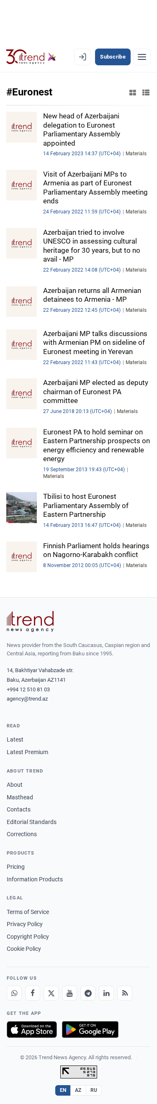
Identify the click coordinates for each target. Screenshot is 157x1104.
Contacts (19, 809)
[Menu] (142, 57)
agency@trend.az (27, 699)
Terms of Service (28, 912)
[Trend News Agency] (30, 621)
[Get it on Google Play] (90, 1029)
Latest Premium (27, 752)
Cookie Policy (24, 948)
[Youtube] (69, 993)
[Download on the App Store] (32, 1029)
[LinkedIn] (106, 993)
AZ (78, 1090)
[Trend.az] (31, 56)
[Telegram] (87, 993)
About (15, 784)
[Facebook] (32, 993)
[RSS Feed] (124, 993)
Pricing (16, 866)
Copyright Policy (28, 936)
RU (94, 1090)
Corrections (22, 834)
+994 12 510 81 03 (28, 689)
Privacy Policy (25, 924)
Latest (15, 739)
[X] (51, 993)
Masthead (20, 797)
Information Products (35, 879)
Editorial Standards (32, 822)
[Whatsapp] (14, 993)
